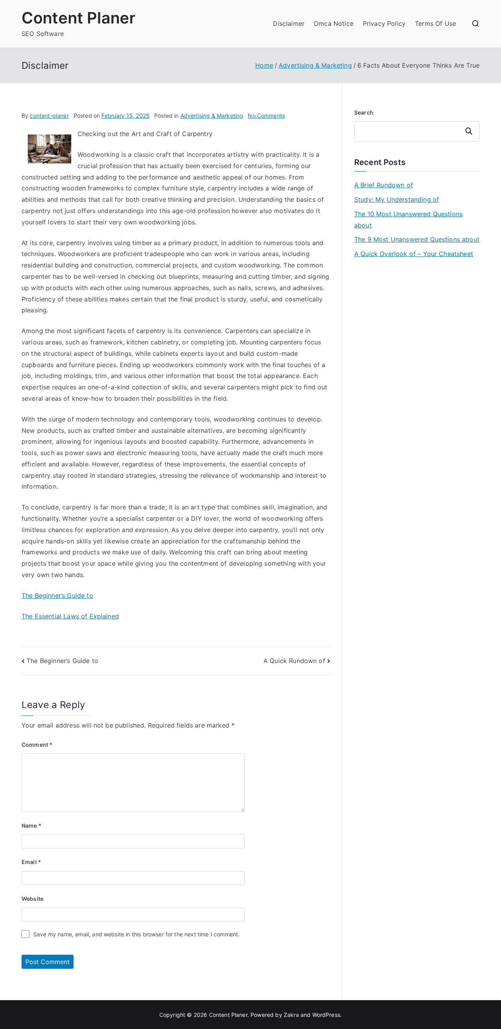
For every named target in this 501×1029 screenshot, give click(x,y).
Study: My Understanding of (396, 199)
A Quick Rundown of (294, 661)
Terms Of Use (435, 23)
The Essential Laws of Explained (70, 616)
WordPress (326, 1014)
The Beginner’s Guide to (57, 595)
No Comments (266, 115)
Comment (37, 744)
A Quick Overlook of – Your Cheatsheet (413, 254)
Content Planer (78, 17)
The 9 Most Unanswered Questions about (416, 239)
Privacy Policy (384, 23)
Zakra (291, 1014)
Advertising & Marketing (211, 115)
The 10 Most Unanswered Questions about (408, 219)
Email (31, 862)
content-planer (49, 115)
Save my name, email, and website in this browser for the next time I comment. (136, 934)
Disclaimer (289, 23)
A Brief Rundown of (383, 185)
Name (31, 825)
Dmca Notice (333, 23)
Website (32, 898)
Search (363, 112)
